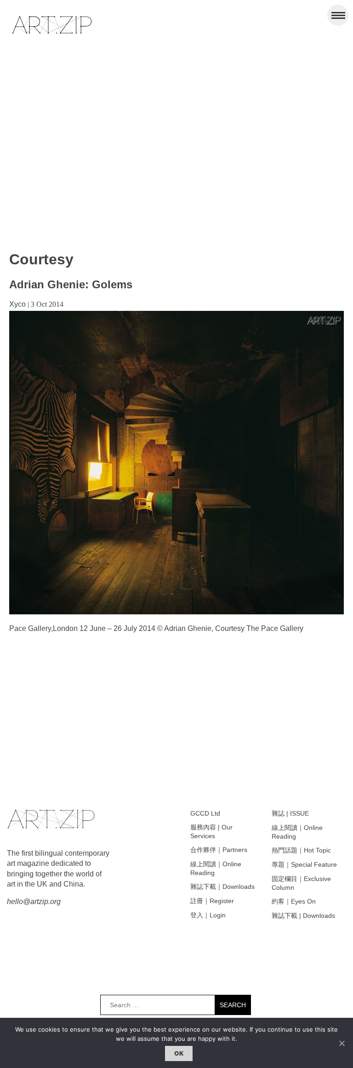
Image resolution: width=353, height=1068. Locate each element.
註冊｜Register (212, 901)
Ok (178, 1053)
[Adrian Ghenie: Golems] (176, 612)
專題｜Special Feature (304, 864)
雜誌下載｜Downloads (222, 886)
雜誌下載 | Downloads (303, 915)
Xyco (17, 304)
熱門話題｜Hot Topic (301, 850)
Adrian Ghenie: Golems (70, 284)
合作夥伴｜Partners (218, 849)
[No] (341, 1043)
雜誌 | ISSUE (290, 813)
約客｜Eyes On (294, 901)
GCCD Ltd (205, 813)
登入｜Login (208, 915)
